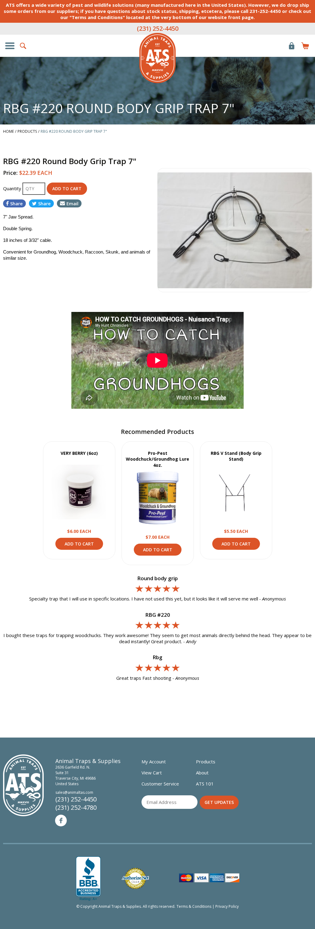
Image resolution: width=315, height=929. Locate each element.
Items (305, 46)
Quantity (12, 188)
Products (205, 761)
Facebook (61, 820)
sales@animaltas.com (74, 792)
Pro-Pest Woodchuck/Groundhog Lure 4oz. (157, 459)
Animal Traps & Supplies (157, 58)
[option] (235, 230)
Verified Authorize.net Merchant (135, 878)
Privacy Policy (227, 906)
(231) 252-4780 (76, 807)
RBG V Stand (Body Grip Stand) (236, 456)
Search (23, 46)
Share (16, 203)
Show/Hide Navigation (10, 46)
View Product (79, 492)
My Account (154, 761)
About (202, 773)
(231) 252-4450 (157, 28)
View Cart (152, 773)
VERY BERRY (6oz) (79, 453)
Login (291, 46)
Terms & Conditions (194, 906)
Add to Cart (79, 544)
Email (72, 203)
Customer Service (160, 784)
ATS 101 (205, 784)
